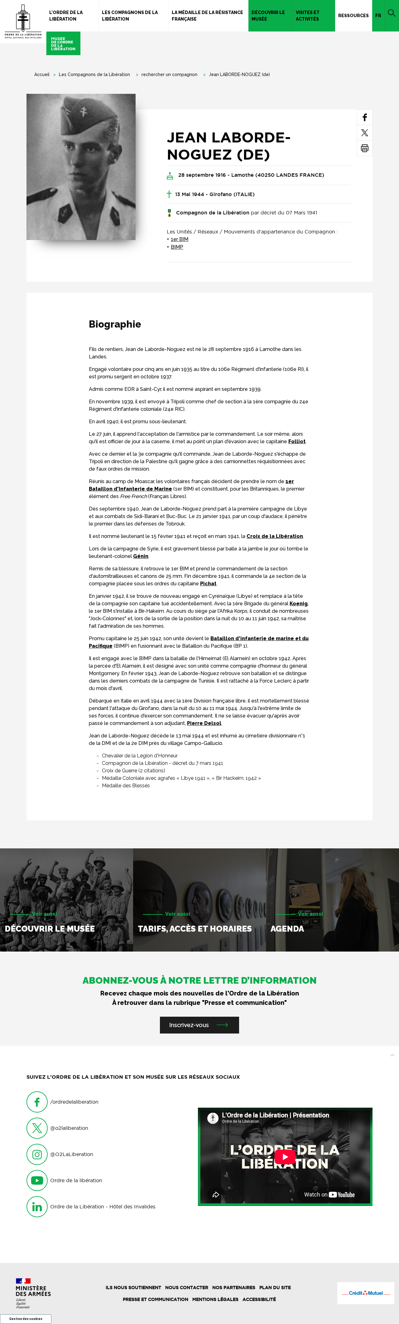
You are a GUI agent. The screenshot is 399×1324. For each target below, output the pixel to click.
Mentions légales (215, 1299)
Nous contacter (186, 1287)
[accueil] (40, 27)
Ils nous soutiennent (133, 1287)
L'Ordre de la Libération (66, 16)
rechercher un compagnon (169, 74)
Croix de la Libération (275, 536)
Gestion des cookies (25, 1319)
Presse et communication (155, 1299)
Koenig (299, 604)
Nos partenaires (233, 1287)
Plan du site (275, 1287)
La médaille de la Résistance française (207, 16)
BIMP (177, 247)
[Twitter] (364, 133)
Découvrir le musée (268, 16)
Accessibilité (259, 1299)
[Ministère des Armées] (33, 1293)
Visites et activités (308, 16)
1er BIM (179, 239)
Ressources (353, 15)
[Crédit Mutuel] (365, 1293)
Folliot (296, 441)
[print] (364, 148)
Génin (140, 556)
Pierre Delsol (204, 723)
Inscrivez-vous (189, 1025)
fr (378, 15)
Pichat (208, 584)
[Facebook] (365, 117)
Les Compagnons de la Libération (130, 16)
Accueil (42, 74)
